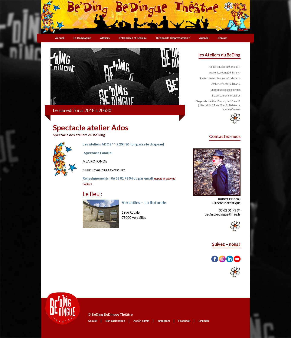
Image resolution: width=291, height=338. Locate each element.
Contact (222, 38)
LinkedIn (204, 320)
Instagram (164, 320)
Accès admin (141, 320)
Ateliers (105, 38)
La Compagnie (82, 38)
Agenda (204, 38)
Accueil (59, 38)
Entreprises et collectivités (225, 89)
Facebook (184, 320)
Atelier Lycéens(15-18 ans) (225, 72)
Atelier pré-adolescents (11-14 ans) (220, 78)
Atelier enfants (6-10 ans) (226, 84)
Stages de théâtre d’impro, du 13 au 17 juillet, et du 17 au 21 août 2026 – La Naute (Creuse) (218, 105)
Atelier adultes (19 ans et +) (225, 66)
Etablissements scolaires (226, 95)
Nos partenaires (115, 320)
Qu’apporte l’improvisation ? (173, 38)
